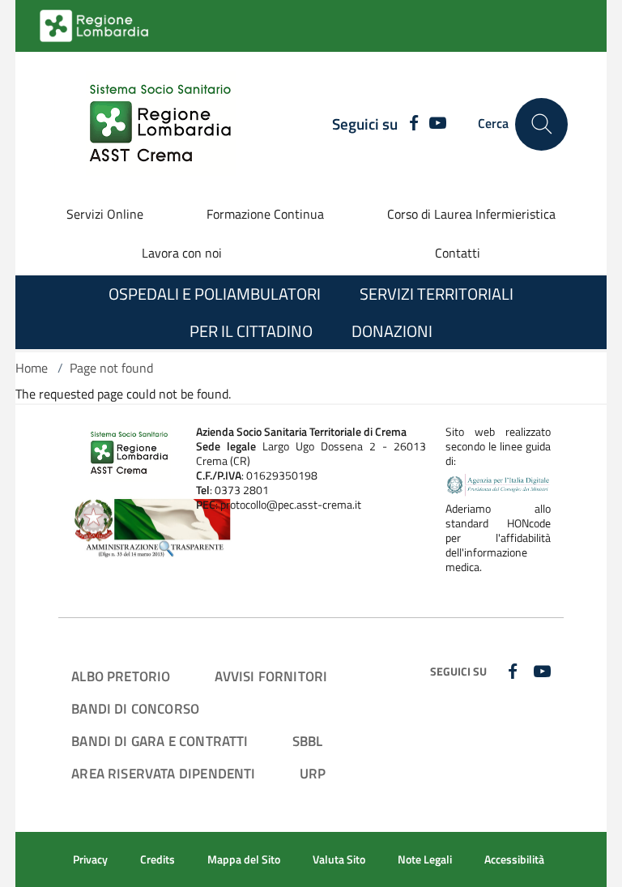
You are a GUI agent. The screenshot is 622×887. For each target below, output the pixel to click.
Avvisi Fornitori (271, 676)
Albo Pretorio (120, 676)
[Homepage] (150, 124)
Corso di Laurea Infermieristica (471, 214)
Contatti (457, 252)
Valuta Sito (339, 859)
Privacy (90, 859)
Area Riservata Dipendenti (163, 773)
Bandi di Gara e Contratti (159, 741)
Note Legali (425, 859)
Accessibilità (514, 859)
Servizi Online (104, 214)
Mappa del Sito (243, 859)
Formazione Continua (265, 214)
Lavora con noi (182, 252)
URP (313, 773)
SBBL (307, 741)
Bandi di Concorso (135, 708)
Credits (157, 859)
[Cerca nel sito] (541, 124)
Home (31, 367)
